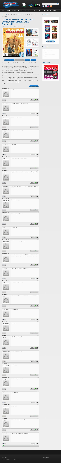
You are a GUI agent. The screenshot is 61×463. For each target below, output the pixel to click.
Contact (49, 10)
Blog (25, 10)
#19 (37, 335)
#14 (37, 266)
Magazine (8, 10)
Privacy (47, 457)
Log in (6, 457)
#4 (37, 129)
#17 (37, 308)
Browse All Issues (50, 41)
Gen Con (25, 80)
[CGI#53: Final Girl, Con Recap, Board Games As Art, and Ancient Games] (54, 36)
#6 (37, 156)
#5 (37, 142)
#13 (37, 253)
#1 (37, 88)
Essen (33, 80)
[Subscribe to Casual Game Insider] (47, 21)
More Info (34, 60)
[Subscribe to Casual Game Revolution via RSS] (51, 6)
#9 (37, 198)
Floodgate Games (11, 80)
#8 (37, 184)
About (40, 10)
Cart (45, 10)
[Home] (11, 4)
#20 (37, 349)
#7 (37, 170)
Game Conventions (18, 80)
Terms (43, 457)
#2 (37, 101)
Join (3, 457)
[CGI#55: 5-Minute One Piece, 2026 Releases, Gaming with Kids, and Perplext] (54, 28)
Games (29, 10)
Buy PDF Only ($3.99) (9, 60)
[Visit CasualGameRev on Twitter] (46, 6)
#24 (37, 404)
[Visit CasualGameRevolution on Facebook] (43, 6)
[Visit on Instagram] (48, 6)
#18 (37, 321)
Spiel (37, 80)
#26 (37, 432)
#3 (37, 115)
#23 (37, 390)
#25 (37, 418)
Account (55, 10)
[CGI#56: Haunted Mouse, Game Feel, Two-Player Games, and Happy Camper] (47, 28)
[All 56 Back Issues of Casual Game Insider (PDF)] (54, 21)
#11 (37, 225)
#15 (37, 280)
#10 (37, 212)
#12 (37, 239)
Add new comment (34, 86)
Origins (29, 80)
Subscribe (14, 10)
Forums (35, 10)
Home (3, 10)
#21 (37, 363)
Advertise (20, 10)
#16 (37, 294)
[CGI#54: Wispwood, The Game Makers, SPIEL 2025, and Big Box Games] (47, 36)
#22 (37, 377)
